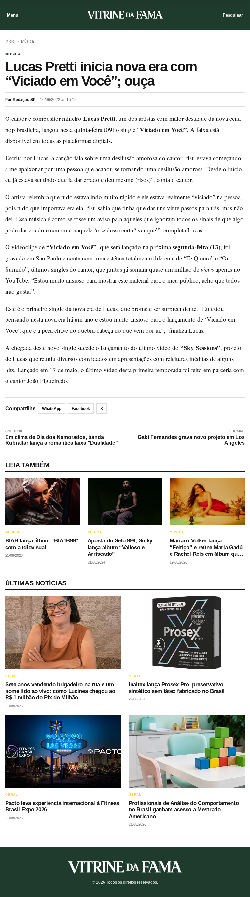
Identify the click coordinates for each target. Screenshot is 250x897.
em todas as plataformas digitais (72, 140)
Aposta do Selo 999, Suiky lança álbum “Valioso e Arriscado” (120, 547)
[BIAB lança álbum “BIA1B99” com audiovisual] (42, 501)
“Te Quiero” (199, 258)
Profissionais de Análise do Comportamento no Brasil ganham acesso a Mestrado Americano (184, 810)
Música (27, 41)
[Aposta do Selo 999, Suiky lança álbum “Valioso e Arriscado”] (125, 501)
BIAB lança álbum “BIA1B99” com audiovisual (41, 544)
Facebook (81, 408)
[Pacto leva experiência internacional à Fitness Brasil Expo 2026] (63, 751)
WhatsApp (51, 408)
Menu (12, 15)
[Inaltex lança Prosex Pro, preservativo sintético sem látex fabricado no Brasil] (187, 632)
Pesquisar (233, 15)
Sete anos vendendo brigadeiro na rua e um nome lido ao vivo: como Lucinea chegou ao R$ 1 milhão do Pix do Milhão (60, 691)
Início (10, 41)
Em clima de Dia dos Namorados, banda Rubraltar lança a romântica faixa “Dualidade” (61, 440)
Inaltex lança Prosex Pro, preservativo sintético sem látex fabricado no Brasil (177, 687)
